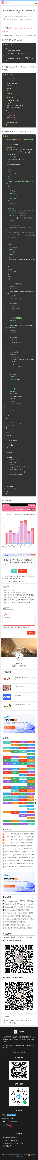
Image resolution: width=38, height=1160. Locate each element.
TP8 (15, 748)
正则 (23, 805)
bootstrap (6, 799)
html (31, 793)
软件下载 (23, 781)
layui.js (23, 812)
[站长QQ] (35, 810)
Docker (6, 769)
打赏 (14, 570)
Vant (23, 742)
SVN (23, 769)
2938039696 (9, 1118)
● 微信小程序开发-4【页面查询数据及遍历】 (17, 602)
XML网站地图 (14, 1137)
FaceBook (31, 760)
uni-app (6, 760)
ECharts (23, 796)
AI (31, 784)
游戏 (31, 757)
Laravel (6, 793)
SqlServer (6, 751)
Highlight (31, 748)
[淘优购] (35, 799)
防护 (15, 781)
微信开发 (14, 802)
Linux (14, 745)
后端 (32, 16)
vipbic (30, 1020)
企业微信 (23, 751)
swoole (31, 775)
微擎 (6, 757)
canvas (22, 760)
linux (6, 796)
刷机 (23, 763)
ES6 (23, 757)
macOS (23, 745)
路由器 (14, 772)
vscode (31, 766)
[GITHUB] (35, 806)
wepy (14, 757)
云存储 (14, 763)
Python (31, 812)
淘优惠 (17, 1020)
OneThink (31, 772)
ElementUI (31, 742)
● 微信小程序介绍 (8, 590)
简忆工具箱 (23, 1020)
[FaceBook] (35, 803)
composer (31, 769)
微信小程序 (13, 19)
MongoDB (30, 754)
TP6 (23, 772)
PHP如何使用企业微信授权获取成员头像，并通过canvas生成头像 (19, 577)
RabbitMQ (14, 769)
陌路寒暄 (11, 1020)
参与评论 (31, 632)
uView (30, 751)
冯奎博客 (5, 1020)
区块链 (31, 790)
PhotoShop (31, 815)
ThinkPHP (14, 821)
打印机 (6, 742)
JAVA (23, 787)
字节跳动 (14, 751)
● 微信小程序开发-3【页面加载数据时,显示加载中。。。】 (19, 600)
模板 (31, 799)
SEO (23, 799)
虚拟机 (31, 778)
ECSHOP (23, 802)
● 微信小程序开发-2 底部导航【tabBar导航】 (16, 597)
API (6, 824)
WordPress (14, 760)
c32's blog (5, 1023)
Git (31, 787)
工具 (15, 812)
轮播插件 (31, 808)
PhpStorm (31, 805)
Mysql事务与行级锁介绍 (16, 581)
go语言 (6, 787)
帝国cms (15, 778)
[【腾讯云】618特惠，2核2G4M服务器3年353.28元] (19, 554)
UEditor (15, 799)
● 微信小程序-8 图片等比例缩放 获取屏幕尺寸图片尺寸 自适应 (19, 595)
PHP (31, 821)
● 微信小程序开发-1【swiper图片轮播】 (15, 592)
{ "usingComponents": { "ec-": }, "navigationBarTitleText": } (19, 54)
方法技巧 (6, 781)
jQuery (31, 818)
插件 (6, 772)
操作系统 (23, 815)
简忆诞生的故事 (20, 1052)
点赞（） (22, 570)
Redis (6, 778)
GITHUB (31, 796)
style (31, 802)
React (23, 790)
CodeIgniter (23, 778)
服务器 (6, 802)
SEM (6, 763)
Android (15, 787)
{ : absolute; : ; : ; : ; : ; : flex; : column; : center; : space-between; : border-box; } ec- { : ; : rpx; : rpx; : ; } (15, 102)
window (15, 796)
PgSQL (23, 748)
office (14, 824)
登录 (5, 614)
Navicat (6, 748)
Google (14, 742)
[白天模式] (35, 796)
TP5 (6, 821)
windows (31, 745)
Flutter (31, 763)
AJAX (22, 821)
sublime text (6, 812)
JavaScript (31, 781)
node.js (23, 793)
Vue (23, 775)
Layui (14, 790)
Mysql (14, 793)
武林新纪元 (12, 1023)
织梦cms (31, 824)
